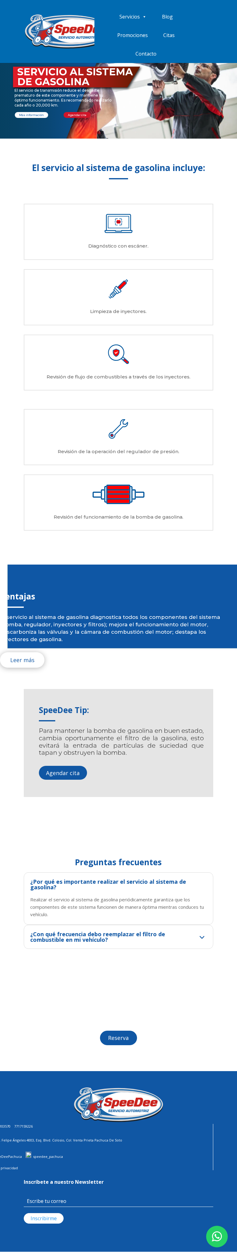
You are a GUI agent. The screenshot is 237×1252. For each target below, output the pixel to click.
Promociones (132, 35)
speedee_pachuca (48, 1156)
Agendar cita (63, 773)
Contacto (145, 53)
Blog (167, 16)
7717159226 (23, 1126)
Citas (169, 35)
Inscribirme (44, 1218)
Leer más (22, 660)
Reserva (118, 1037)
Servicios (129, 16)
